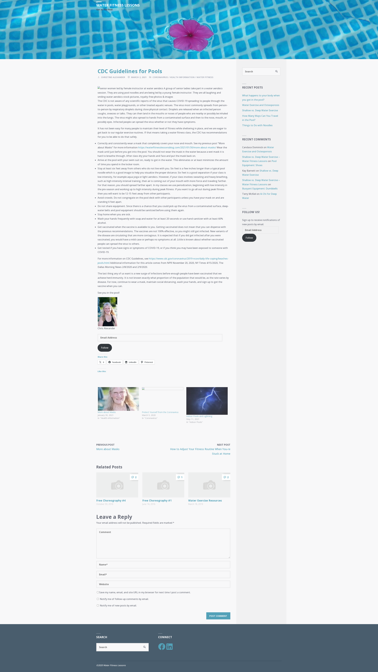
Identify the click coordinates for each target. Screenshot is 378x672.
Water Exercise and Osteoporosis (260, 105)
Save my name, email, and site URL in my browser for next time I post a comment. (145, 592)
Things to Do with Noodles (257, 125)
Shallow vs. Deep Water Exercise (260, 110)
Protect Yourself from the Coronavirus (160, 412)
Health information (182, 77)
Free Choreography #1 (157, 500)
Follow (104, 347)
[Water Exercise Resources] (209, 485)
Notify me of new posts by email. (118, 605)
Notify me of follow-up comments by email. (124, 599)
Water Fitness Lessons (118, 5)
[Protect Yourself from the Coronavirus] (162, 399)
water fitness (205, 77)
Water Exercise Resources (205, 500)
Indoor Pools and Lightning (199, 416)
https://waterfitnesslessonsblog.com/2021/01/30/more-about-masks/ (177, 147)
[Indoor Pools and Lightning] (207, 401)
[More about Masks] (118, 399)
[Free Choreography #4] (117, 485)
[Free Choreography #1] (163, 485)
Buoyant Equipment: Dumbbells (260, 188)
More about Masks (107, 412)
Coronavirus (160, 77)
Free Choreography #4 (111, 500)
